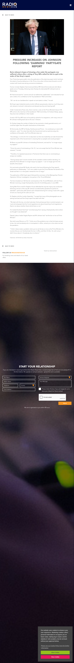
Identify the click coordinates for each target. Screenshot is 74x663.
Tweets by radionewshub (50, 251)
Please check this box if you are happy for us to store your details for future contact (56, 390)
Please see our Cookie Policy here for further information (55, 647)
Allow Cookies (55, 652)
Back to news (9, 15)
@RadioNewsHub (18, 253)
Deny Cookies (55, 657)
